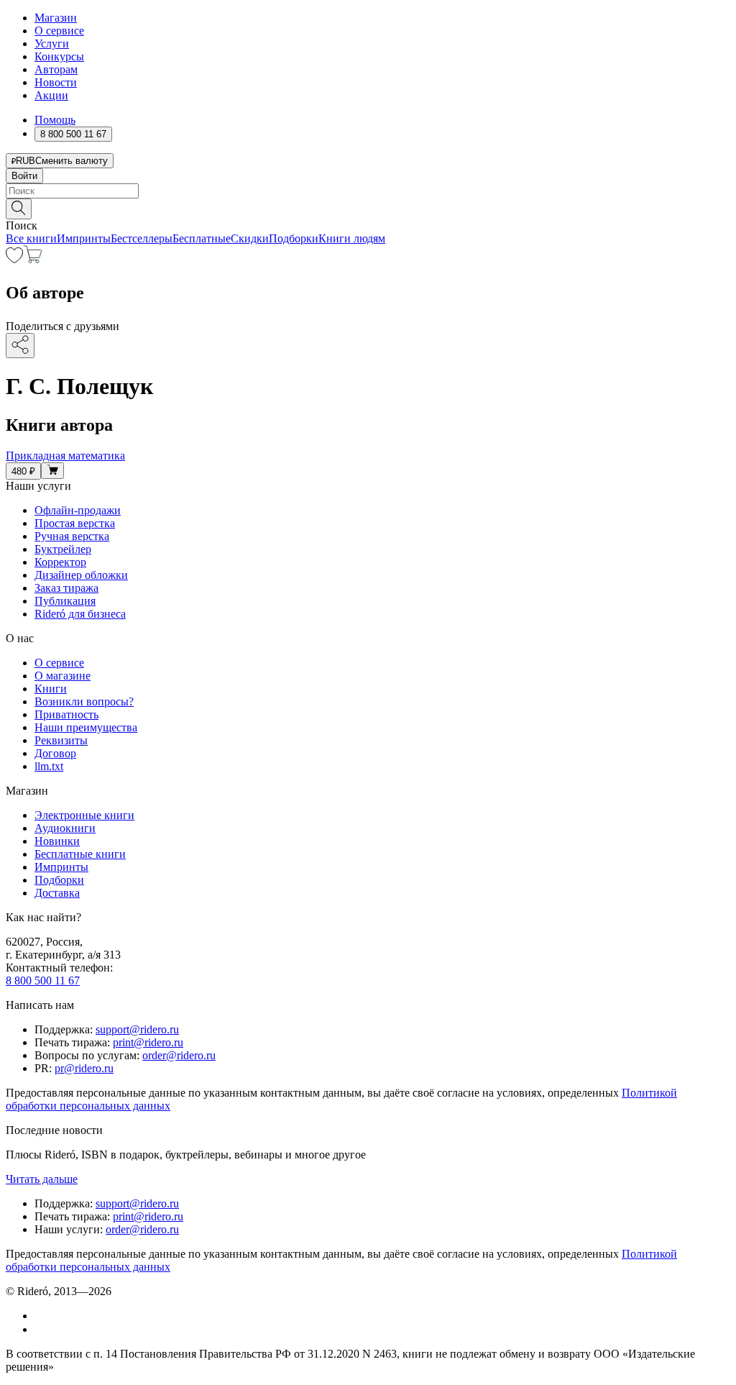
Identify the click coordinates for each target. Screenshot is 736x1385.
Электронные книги (84, 815)
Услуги (51, 43)
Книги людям (351, 238)
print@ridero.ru (148, 1042)
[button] (368, 207)
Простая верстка (74, 523)
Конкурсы (59, 56)
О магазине (62, 675)
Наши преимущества (85, 727)
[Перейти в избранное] (14, 259)
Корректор (60, 562)
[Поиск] (19, 208)
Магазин (55, 18)
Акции (51, 95)
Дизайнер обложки (81, 575)
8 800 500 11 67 (43, 980)
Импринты (84, 238)
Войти (24, 175)
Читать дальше (42, 1179)
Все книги (31, 238)
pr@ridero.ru (84, 1068)
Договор (55, 753)
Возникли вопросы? (84, 701)
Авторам (56, 69)
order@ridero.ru (179, 1055)
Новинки (57, 841)
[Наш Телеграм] (40, 1329)
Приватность (66, 714)
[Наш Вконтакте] (42, 1315)
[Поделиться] (20, 345)
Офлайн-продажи (77, 510)
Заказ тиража (66, 588)
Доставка (57, 893)
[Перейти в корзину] (32, 259)
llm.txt (48, 766)
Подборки (293, 238)
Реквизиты (61, 740)
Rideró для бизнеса (80, 614)
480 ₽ (23, 471)
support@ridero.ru (137, 1029)
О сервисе (59, 30)
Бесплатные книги (80, 854)
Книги (50, 688)
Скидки (250, 238)
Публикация (65, 601)
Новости (55, 82)
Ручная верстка (71, 536)
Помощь (54, 120)
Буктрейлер (62, 549)
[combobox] (368, 190)
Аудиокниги (65, 828)
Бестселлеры (141, 238)
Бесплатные (201, 238)
